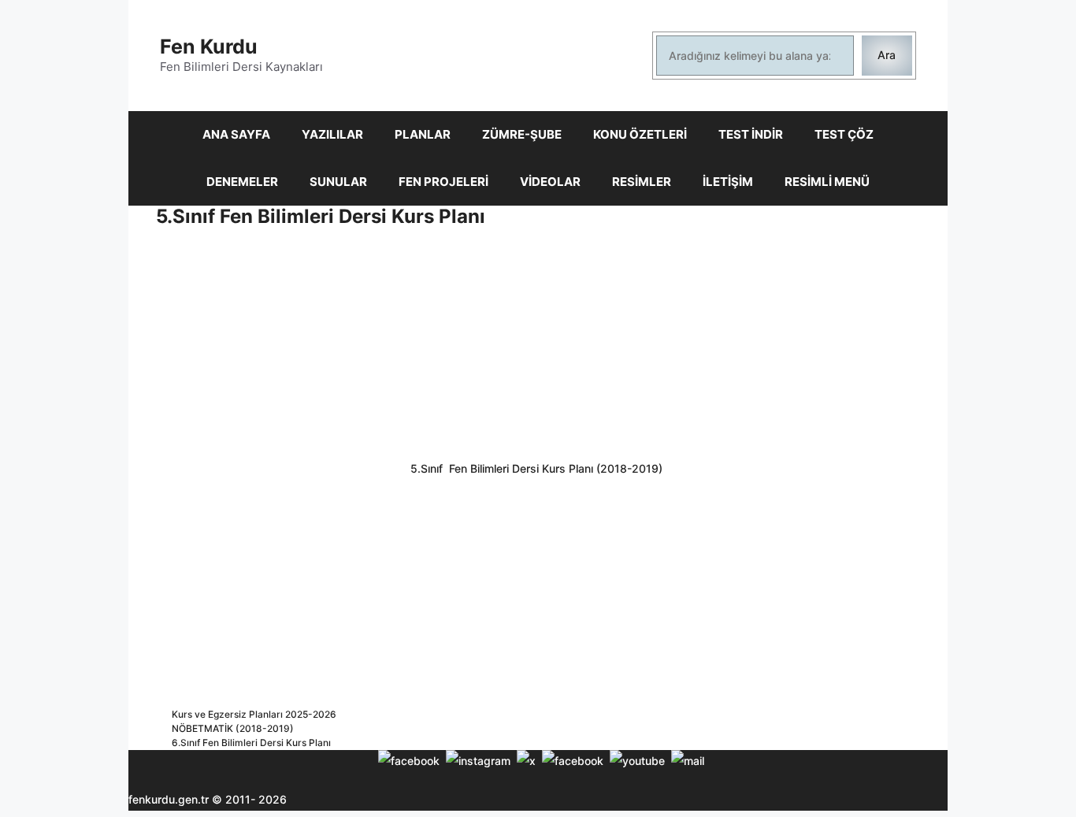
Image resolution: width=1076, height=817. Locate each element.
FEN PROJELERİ (443, 181)
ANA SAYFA (236, 134)
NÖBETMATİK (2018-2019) (233, 728)
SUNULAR (338, 181)
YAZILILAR (332, 134)
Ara (886, 54)
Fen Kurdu (209, 46)
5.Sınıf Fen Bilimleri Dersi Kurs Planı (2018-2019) (538, 468)
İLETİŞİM (728, 181)
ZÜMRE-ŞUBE (522, 134)
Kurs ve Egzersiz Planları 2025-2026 (254, 714)
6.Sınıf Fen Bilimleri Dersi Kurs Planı (251, 742)
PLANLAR (423, 134)
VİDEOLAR (550, 181)
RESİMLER (641, 181)
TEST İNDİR (750, 134)
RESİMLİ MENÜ (827, 181)
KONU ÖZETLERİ (640, 134)
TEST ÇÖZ (844, 134)
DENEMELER (242, 181)
